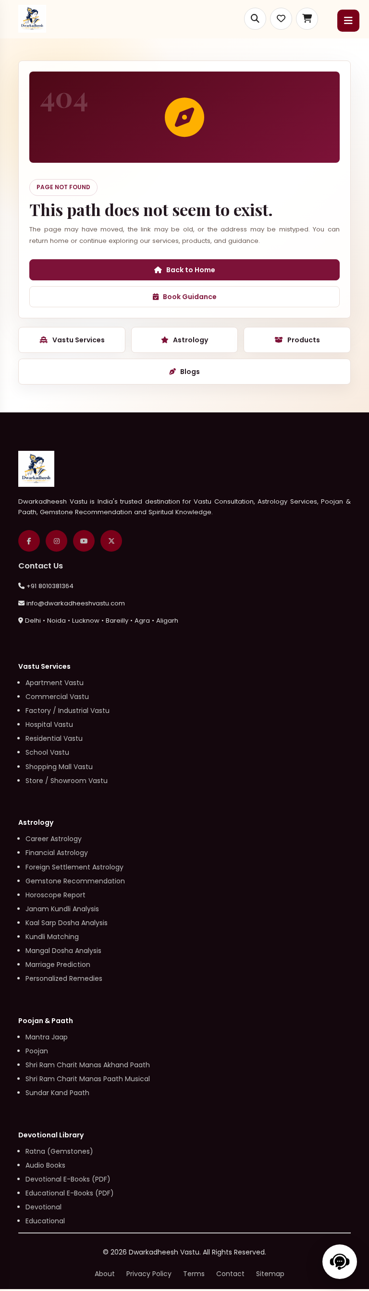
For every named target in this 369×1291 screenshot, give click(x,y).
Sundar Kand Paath (57, 1093)
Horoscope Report (55, 895)
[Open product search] (255, 19)
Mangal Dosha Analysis (63, 950)
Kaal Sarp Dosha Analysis (66, 923)
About (105, 1274)
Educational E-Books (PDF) (69, 1193)
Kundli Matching (52, 936)
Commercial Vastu (57, 696)
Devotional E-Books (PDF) (68, 1179)
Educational (45, 1221)
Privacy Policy (149, 1274)
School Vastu (47, 752)
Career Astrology (53, 839)
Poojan (36, 1051)
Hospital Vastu (49, 724)
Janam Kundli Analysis (62, 909)
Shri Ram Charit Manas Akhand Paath (87, 1065)
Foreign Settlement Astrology (74, 867)
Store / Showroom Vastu (66, 780)
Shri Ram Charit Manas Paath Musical (87, 1079)
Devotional (43, 1207)
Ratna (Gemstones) (59, 1151)
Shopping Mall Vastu (59, 767)
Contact (230, 1274)
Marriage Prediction (57, 964)
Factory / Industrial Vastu (67, 710)
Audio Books (45, 1165)
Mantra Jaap (46, 1037)
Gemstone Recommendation (75, 881)
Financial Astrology (56, 852)
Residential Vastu (54, 738)
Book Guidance (190, 297)
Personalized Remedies (63, 978)
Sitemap (270, 1274)
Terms (194, 1274)
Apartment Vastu (54, 683)
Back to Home (190, 270)
